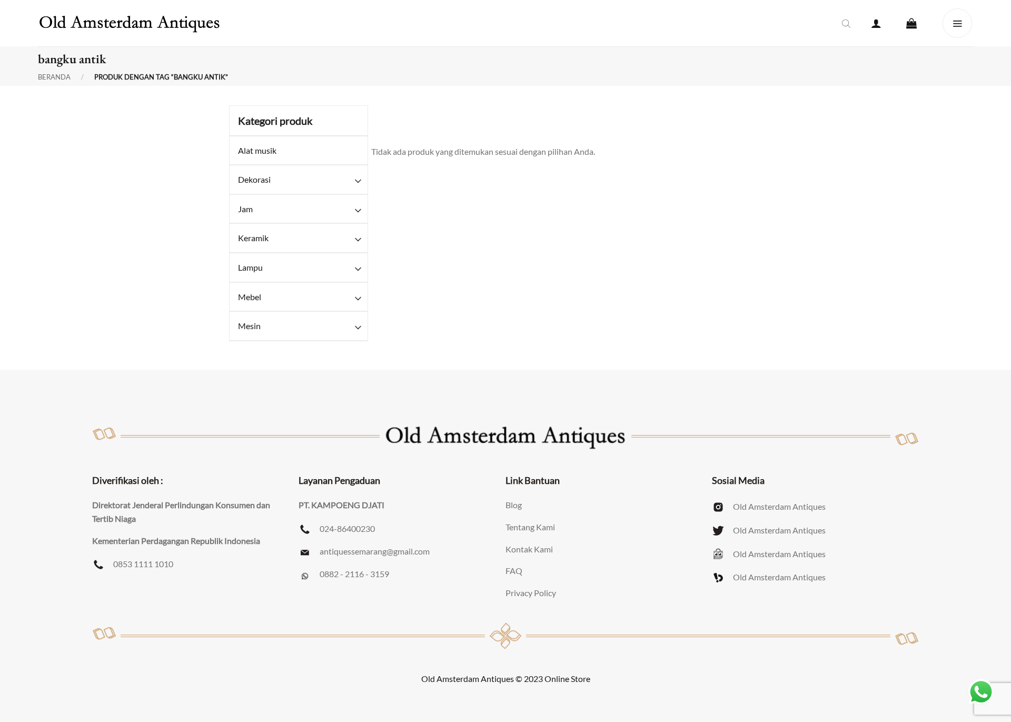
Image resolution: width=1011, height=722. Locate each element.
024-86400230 (347, 528)
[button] (876, 23)
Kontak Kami (529, 549)
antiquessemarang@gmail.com (375, 551)
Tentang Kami (530, 527)
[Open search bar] (846, 23)
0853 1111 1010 (143, 564)
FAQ (514, 571)
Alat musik (257, 150)
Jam (245, 209)
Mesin (249, 326)
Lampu (250, 267)
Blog (514, 505)
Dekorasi (254, 179)
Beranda (54, 77)
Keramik (253, 238)
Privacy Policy (531, 593)
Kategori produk (275, 120)
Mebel (249, 297)
